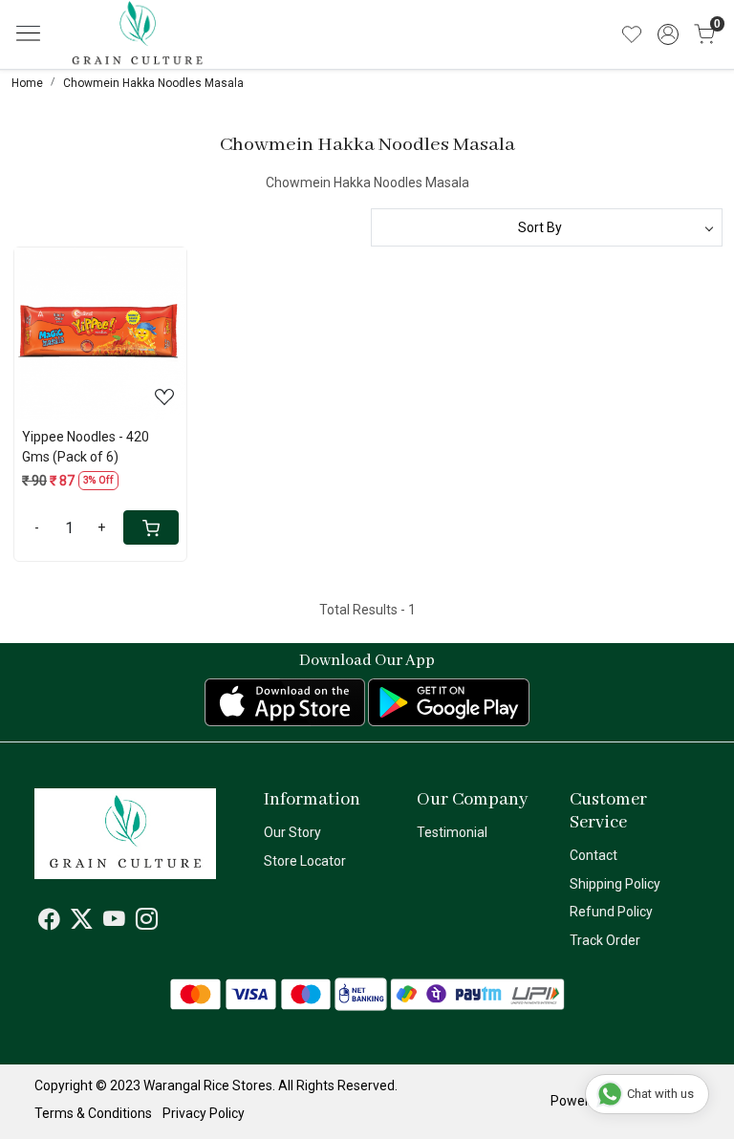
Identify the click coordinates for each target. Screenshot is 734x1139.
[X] (82, 922)
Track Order (605, 940)
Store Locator (305, 861)
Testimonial (452, 832)
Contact (593, 855)
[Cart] (151, 527)
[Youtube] (114, 922)
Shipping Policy (615, 884)
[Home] (166, 49)
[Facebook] (49, 922)
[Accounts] (668, 34)
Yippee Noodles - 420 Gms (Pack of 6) (85, 446)
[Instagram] (147, 922)
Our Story (292, 832)
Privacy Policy (203, 1113)
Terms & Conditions (93, 1113)
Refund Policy (611, 911)
